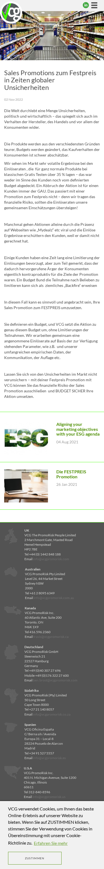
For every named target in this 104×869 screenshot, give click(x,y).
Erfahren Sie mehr (51, 843)
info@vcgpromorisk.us (48, 797)
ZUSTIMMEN (35, 858)
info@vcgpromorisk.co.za (51, 714)
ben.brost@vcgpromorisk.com (55, 680)
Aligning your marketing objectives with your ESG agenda (78, 428)
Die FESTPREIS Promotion (71, 474)
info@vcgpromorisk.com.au (54, 598)
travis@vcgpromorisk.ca (51, 637)
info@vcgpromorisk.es (49, 758)
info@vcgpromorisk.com (51, 559)
